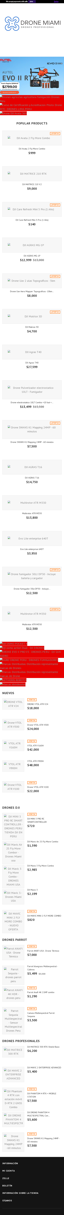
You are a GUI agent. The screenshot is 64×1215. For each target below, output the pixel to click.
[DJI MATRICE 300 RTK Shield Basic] (13, 1051)
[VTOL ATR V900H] (13, 766)
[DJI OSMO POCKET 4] (32, 643)
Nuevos (8, 693)
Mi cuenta (8, 1170)
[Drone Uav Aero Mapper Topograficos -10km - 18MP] (32, 281)
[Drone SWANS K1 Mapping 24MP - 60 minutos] (32, 429)
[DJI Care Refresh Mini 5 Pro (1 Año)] (32, 209)
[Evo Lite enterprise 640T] (32, 538)
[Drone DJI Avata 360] (32, 113)
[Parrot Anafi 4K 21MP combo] (13, 994)
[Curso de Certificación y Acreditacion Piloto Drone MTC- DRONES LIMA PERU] (32, 107)
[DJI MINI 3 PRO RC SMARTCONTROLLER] (13, 826)
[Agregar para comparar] (40, 158)
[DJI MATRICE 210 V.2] (32, 174)
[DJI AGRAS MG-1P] (32, 245)
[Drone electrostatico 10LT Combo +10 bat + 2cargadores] (32, 389)
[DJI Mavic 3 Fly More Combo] (13, 876)
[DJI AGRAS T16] (32, 467)
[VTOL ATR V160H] (13, 745)
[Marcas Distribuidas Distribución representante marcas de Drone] (32, 674)
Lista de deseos (32, 50)
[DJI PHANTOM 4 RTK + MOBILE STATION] (13, 1099)
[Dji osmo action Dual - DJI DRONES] (32, 648)
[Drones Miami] (32, 25)
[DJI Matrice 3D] (32, 316)
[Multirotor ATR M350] (32, 614)
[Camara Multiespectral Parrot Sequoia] (13, 1020)
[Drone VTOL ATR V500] (13, 724)
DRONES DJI (11, 808)
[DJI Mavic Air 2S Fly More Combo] (13, 852)
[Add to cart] (29, 712)
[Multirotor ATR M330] (32, 503)
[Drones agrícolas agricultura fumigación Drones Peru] (32, 99)
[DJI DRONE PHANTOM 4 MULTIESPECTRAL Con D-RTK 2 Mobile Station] (13, 1119)
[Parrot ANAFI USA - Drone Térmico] (13, 952)
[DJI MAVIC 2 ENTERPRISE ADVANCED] (13, 1074)
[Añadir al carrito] (24, 158)
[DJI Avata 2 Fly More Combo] (32, 138)
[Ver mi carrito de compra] (49, 50)
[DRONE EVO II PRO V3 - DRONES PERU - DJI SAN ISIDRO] (32, 654)
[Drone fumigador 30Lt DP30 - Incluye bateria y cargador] (32, 576)
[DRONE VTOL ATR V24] (13, 703)
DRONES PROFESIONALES (21, 1041)
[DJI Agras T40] (32, 352)
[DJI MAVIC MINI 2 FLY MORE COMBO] (13, 921)
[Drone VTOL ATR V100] (13, 786)
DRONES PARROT (14, 940)
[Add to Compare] (34, 712)
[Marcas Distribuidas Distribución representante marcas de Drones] (32, 666)
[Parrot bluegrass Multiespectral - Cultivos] (13, 975)
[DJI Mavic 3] (13, 896)
